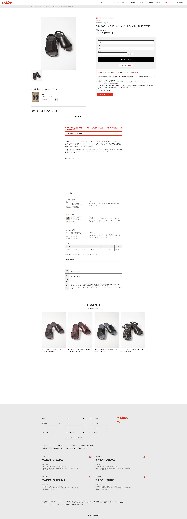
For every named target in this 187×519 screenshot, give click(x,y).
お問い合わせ (90, 445)
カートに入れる (125, 59)
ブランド (124, 2)
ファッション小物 (93, 428)
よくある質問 (82, 445)
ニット (67, 428)
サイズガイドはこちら (105, 94)
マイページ (171, 2)
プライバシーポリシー (71, 448)
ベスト (67, 423)
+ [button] (129, 54)
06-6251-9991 (100, 90)
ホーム (102, 2)
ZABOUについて (132, 2)
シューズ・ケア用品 (94, 423)
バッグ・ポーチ (93, 432)
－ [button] (132, 54)
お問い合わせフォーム (102, 88)
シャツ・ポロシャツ (70, 432)
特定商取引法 (81, 448)
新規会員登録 (180, 2)
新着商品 (44, 418)
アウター (68, 418)
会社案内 (60, 445)
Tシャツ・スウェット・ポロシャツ (74, 437)
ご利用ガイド (143, 2)
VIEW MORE (78, 116)
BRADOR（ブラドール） (42, 6)
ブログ (108, 2)
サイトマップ (90, 448)
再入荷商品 (44, 423)
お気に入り (158, 2)
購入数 (99, 51)
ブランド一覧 (45, 432)
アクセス (151, 2)
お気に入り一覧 (46, 448)
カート (62, 448)
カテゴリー (116, 2)
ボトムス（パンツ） (94, 418)
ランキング (44, 428)
